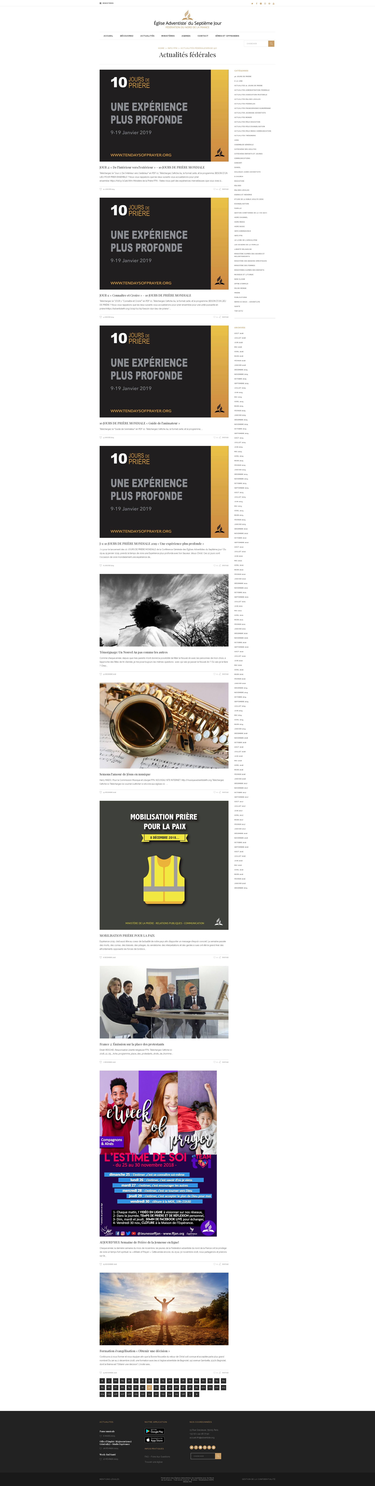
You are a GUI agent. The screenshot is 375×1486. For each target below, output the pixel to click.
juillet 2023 (240, 497)
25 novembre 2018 (110, 1264)
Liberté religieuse (243, 249)
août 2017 (238, 801)
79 (190, 1381)
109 (136, 1394)
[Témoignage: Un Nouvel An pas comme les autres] (164, 610)
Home (161, 48)
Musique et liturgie (243, 274)
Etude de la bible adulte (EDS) (249, 199)
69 (122, 1381)
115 (176, 1394)
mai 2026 (238, 347)
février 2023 (240, 520)
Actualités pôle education (247, 122)
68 (115, 1381)
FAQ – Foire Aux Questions (157, 1456)
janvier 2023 (240, 524)
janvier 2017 (240, 829)
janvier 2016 (240, 883)
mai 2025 (238, 397)
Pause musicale (107, 1431)
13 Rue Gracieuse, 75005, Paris (204, 1430)
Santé (237, 306)
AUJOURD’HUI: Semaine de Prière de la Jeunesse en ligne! (139, 1242)
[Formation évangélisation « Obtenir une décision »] (164, 1309)
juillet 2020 (240, 656)
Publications (240, 297)
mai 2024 (238, 451)
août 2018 (238, 747)
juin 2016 (238, 860)
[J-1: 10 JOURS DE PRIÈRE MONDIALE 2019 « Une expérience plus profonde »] (164, 492)
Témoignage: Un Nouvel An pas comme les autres (134, 652)
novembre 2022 (241, 533)
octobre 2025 (240, 379)
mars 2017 (238, 820)
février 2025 (240, 410)
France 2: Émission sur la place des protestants (132, 1044)
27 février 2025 (110, 1459)
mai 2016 (238, 865)
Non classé (239, 279)
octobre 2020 (240, 642)
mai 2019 (238, 715)
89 (129, 1387)
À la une (238, 81)
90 (136, 1387)
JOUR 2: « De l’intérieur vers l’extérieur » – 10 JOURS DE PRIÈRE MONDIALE (152, 167)
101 (210, 1387)
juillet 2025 (240, 388)
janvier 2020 (240, 683)
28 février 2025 (110, 1448)
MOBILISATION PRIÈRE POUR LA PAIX (127, 935)
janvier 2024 (240, 470)
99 (196, 1387)
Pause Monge (240, 288)
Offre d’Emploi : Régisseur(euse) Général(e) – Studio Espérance (116, 1442)
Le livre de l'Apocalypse (245, 240)
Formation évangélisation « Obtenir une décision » (135, 1351)
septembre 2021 (241, 597)
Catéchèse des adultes (245, 149)
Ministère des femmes (244, 265)
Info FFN (172, 48)
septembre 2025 (241, 383)
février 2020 (240, 679)
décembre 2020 (241, 633)
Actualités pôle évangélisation (249, 126)
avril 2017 (238, 815)
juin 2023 (238, 501)
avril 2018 (238, 765)
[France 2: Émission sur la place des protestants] (164, 1002)
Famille (238, 208)
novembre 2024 (241, 424)
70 (129, 1381)
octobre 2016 (240, 842)
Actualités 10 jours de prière (248, 85)
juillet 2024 (240, 442)
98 (190, 1387)
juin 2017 (238, 810)
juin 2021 (238, 606)
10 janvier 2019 (109, 189)
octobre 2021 (240, 592)
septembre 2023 (241, 488)
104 (102, 1394)
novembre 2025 (241, 374)
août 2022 (238, 547)
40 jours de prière (242, 76)
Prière (237, 293)
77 (176, 1381)
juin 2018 (238, 756)
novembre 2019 (241, 692)
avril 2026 (238, 351)
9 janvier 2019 (108, 317)
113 (163, 1394)
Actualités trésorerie (245, 135)
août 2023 (238, 492)
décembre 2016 (240, 833)
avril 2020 (239, 670)
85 (102, 1387)
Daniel (237, 167)
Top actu (238, 311)
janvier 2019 (240, 729)
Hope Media (239, 222)
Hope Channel (241, 217)
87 (116, 1387)
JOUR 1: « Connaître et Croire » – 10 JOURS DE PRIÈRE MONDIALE (145, 295)
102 (216, 1387)
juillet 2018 (240, 751)
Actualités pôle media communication (252, 131)
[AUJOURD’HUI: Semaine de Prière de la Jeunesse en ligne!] (164, 1154)
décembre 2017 (240, 783)
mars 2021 (238, 620)
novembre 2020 (241, 638)
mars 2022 (238, 570)
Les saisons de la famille (246, 244)
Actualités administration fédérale (252, 90)
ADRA (236, 140)
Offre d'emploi (241, 283)
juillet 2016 (240, 856)
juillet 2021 (240, 601)
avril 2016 (238, 870)
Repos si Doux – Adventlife (247, 302)
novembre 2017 (241, 788)
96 (176, 1387)
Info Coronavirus (242, 231)
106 (115, 1394)
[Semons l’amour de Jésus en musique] (164, 726)
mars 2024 (238, 460)
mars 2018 (238, 770)
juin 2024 (238, 447)
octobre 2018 (240, 742)
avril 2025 (238, 401)
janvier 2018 (240, 779)
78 (183, 1381)
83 (217, 1381)
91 (143, 1387)
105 (109, 1394)
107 (122, 1394)
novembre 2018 (241, 738)
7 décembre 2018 (109, 1062)
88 (122, 1387)
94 (163, 1387)
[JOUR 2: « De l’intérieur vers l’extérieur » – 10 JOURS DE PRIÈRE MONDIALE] (164, 116)
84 (223, 1381)
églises (237, 185)
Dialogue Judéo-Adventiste (247, 172)
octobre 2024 (240, 429)
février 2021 (239, 624)
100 (203, 1387)
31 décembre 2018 (109, 674)
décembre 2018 (240, 733)
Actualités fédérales (244, 104)
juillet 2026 (240, 338)
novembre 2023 (241, 479)
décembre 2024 (241, 420)
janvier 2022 (240, 579)
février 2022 (240, 574)
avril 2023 (238, 510)
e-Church (238, 176)
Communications (242, 158)
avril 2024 (238, 456)
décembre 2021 (240, 583)
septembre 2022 (241, 542)
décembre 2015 (240, 888)
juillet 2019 (240, 706)
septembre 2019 (241, 701)
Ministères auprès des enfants (249, 270)
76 (169, 1381)
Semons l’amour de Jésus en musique (125, 774)
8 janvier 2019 (108, 565)
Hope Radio (239, 226)
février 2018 (239, 774)
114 (169, 1394)
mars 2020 (238, 674)
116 (183, 1394)
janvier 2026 (240, 365)
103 (223, 1387)
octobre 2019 (240, 697)
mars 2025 (238, 406)
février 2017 (239, 824)
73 (149, 1381)
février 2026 (240, 360)
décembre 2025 (241, 370)
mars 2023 (238, 515)
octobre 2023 (240, 483)
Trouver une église (153, 1462)
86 (109, 1387)
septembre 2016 (241, 847)
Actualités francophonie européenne (252, 108)
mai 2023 (238, 506)
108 (129, 1394)
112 (156, 1394)
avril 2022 (238, 565)
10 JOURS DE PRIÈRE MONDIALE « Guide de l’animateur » (140, 423)
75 (163, 1381)
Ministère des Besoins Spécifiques (250, 261)
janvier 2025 (240, 415)
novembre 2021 (241, 588)
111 (149, 1394)
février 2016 (239, 879)
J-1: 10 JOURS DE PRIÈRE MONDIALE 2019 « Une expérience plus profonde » (152, 543)
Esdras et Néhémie (243, 194)
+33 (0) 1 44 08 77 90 (199, 1434)
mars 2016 (238, 874)
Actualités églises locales (247, 99)
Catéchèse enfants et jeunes (248, 154)
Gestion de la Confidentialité (258, 1479)
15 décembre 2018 (109, 792)
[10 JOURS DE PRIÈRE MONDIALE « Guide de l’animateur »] (164, 371)
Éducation (239, 181)
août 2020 (239, 651)
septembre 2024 (241, 433)
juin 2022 (238, 556)
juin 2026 (238, 342)
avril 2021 (238, 615)
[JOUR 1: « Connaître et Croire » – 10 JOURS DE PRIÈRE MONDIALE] (164, 244)
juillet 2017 (240, 806)
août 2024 (238, 438)
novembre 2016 (241, 838)
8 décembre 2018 (109, 957)
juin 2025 (238, 392)
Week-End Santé (108, 1454)
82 (210, 1381)
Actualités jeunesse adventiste (250, 113)
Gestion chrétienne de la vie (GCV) (250, 213)
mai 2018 (238, 760)
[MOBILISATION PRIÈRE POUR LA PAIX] (164, 865)
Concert (238, 163)
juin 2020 (238, 660)
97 (183, 1387)
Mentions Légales (109, 1479)
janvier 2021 (240, 629)
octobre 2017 (240, 792)
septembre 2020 (241, 647)
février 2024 (240, 465)
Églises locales (241, 190)
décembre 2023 (241, 474)
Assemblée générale (244, 144)
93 (156, 1387)
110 (142, 1394)
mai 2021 (238, 610)
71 (136, 1381)
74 (156, 1381)
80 (196, 1381)
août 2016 (238, 851)
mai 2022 (238, 560)
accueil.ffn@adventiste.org (202, 1437)
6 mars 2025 (109, 1436)
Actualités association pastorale (250, 94)
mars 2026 (238, 356)
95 (170, 1387)
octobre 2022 (240, 538)
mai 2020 (238, 665)
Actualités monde (243, 117)
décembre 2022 (241, 529)
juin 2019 (238, 710)
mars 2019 (238, 724)
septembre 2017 (241, 797)
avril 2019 (238, 720)
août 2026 (238, 333)
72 (143, 1381)
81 (203, 1381)
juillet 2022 (240, 551)
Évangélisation (241, 204)
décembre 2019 (240, 688)
